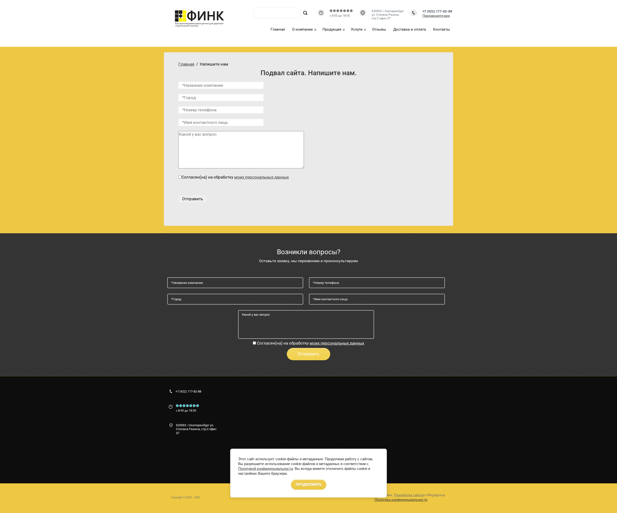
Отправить (308, 353)
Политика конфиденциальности (401, 500)
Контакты (441, 29)
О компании (302, 29)
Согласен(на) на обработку (310, 343)
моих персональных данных (261, 177)
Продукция (331, 29)
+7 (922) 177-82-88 (437, 11)
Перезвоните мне (436, 16)
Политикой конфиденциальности (265, 468)
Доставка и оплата (409, 29)
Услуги (356, 29)
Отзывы (379, 29)
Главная (278, 29)
